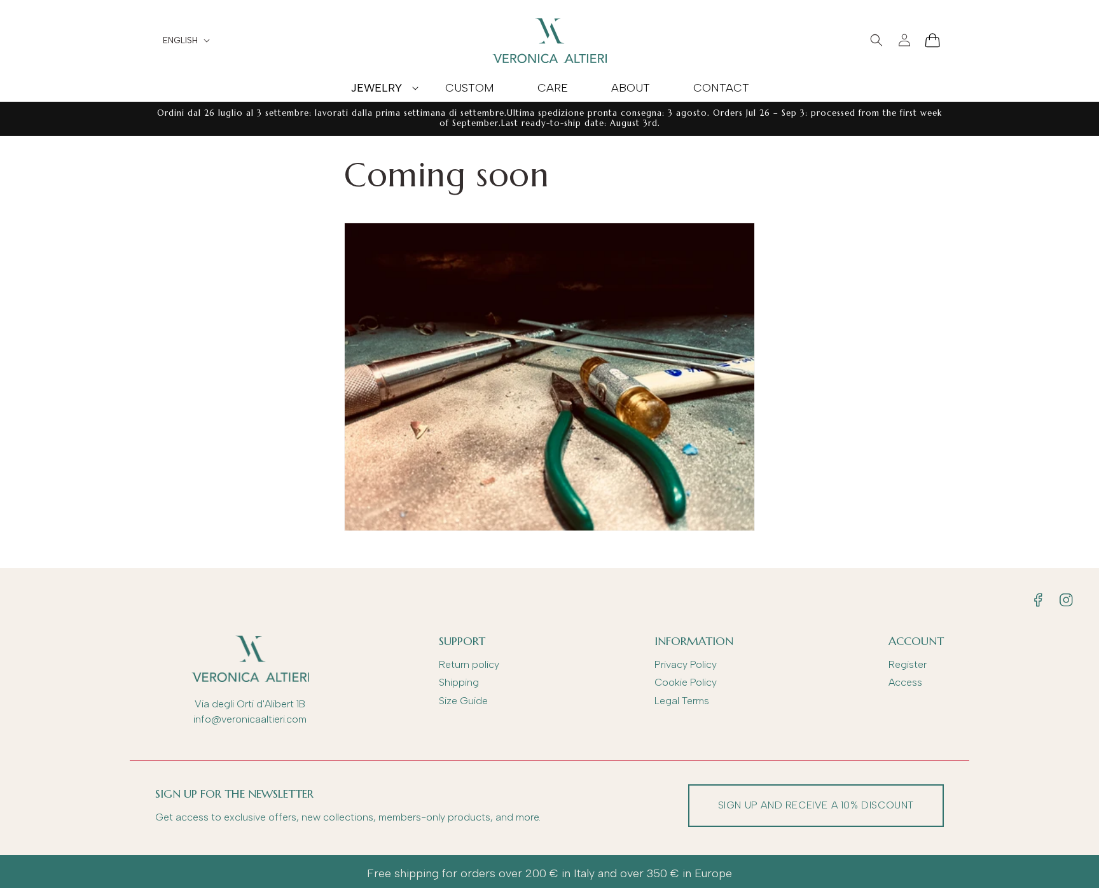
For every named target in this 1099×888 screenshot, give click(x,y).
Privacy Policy (685, 664)
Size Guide (463, 701)
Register (907, 664)
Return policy (469, 664)
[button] (376, 87)
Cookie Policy (685, 682)
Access (905, 682)
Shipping (459, 682)
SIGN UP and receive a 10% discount (816, 805)
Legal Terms (681, 701)
